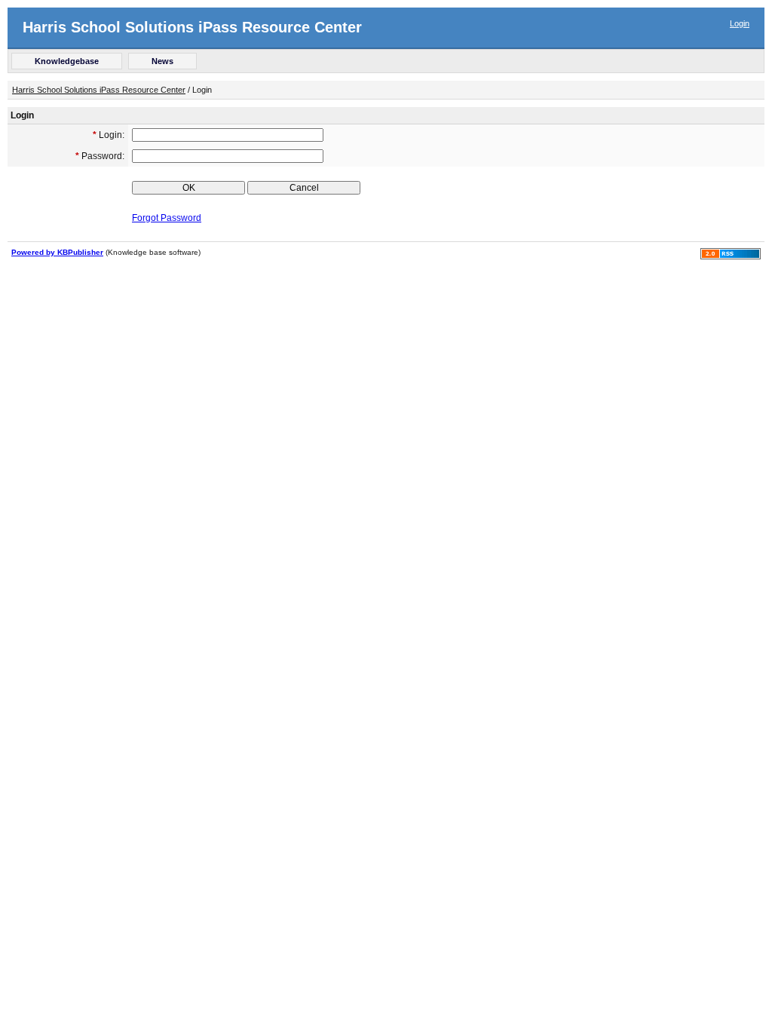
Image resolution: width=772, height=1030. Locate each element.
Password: (99, 156)
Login (739, 23)
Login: (108, 135)
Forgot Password (166, 218)
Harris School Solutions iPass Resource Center (192, 27)
